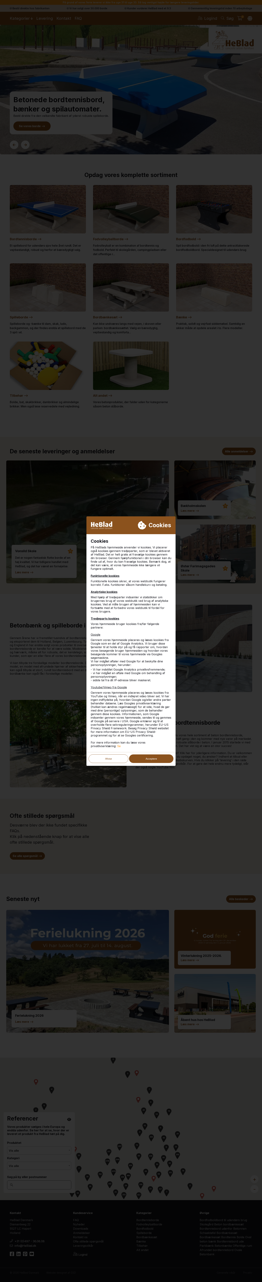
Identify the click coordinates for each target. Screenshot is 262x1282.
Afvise (108, 758)
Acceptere (151, 758)
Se (119, 746)
